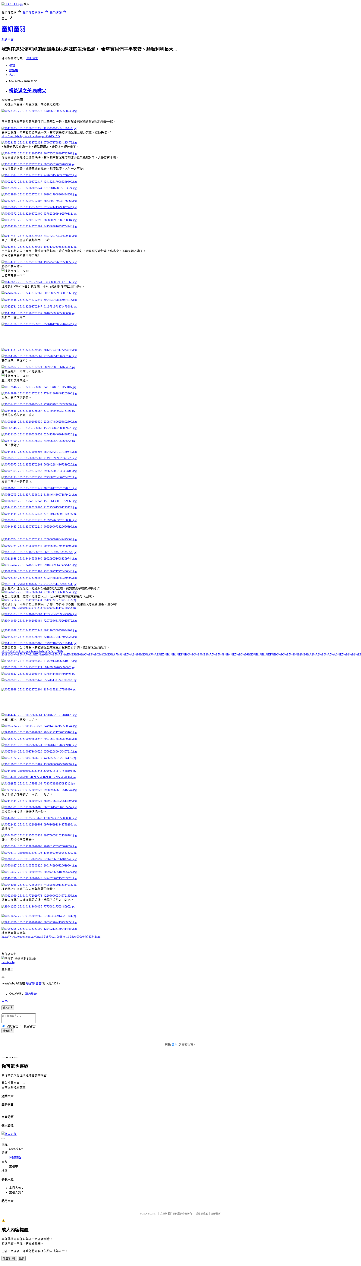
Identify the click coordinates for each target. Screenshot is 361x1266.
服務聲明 (216, 1213)
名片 (12, 74)
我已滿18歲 (9, 1258)
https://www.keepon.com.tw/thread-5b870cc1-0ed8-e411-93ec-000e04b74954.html (51, 936)
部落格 (13, 70)
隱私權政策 (202, 1213)
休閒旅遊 (32, 58)
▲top (5, 1000)
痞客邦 (30, 983)
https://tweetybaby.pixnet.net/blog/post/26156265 (31, 136)
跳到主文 (8, 39)
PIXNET (152, 1213)
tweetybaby (8, 962)
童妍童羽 (14, 29)
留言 (39, 983)
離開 (21, 1258)
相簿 (12, 65)
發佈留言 (8, 1030)
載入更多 (8, 1007)
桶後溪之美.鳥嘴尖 (27, 90)
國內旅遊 (31, 994)
